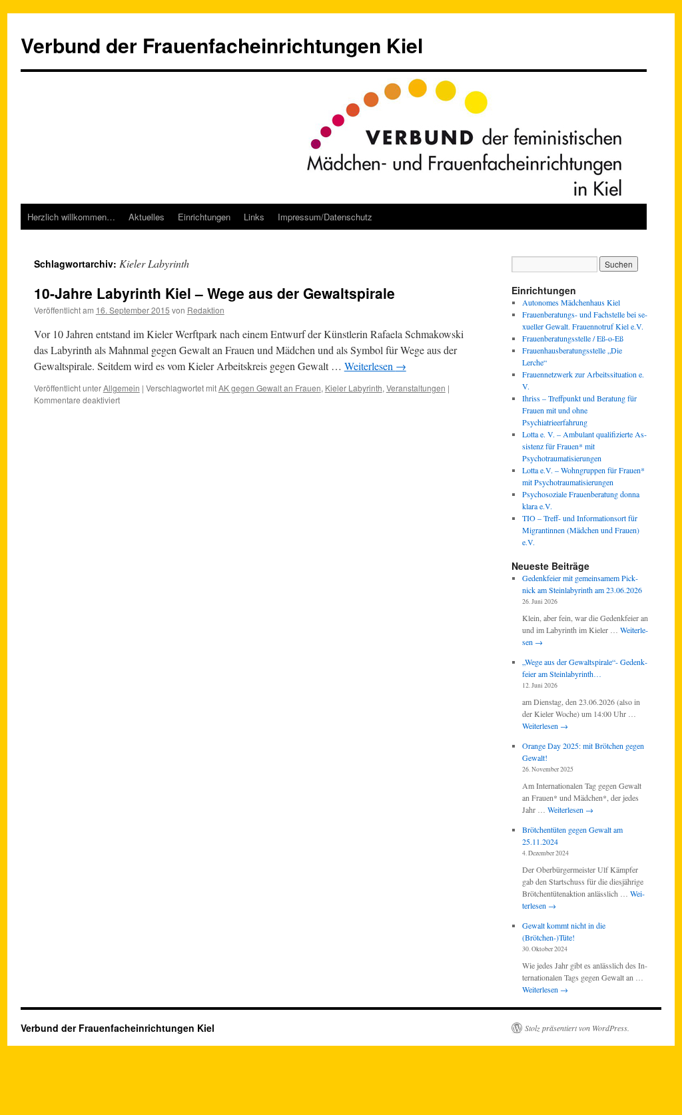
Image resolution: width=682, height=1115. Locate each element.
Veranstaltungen (416, 387)
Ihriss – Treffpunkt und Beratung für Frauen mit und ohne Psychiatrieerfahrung (579, 410)
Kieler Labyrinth (353, 387)
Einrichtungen (204, 216)
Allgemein (121, 387)
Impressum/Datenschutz (325, 216)
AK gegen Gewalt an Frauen (269, 387)
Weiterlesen (375, 366)
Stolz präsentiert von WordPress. (577, 1027)
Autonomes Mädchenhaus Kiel (571, 302)
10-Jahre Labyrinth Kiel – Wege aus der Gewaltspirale (214, 293)
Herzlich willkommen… (71, 216)
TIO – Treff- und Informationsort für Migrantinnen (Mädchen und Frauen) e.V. (580, 530)
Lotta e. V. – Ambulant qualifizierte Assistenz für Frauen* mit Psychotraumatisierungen (584, 446)
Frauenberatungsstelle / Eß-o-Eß (572, 338)
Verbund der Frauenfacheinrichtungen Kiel (222, 45)
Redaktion (205, 310)
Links (254, 216)
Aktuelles (147, 216)
